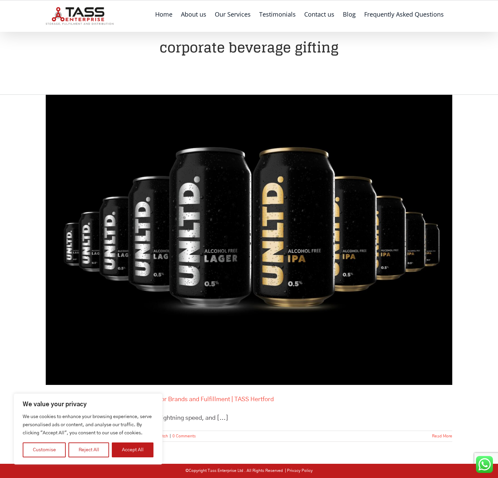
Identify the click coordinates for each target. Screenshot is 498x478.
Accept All (133, 450)
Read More (442, 436)
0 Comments (184, 436)
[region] (88, 428)
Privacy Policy (300, 471)
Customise (44, 450)
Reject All (89, 450)
